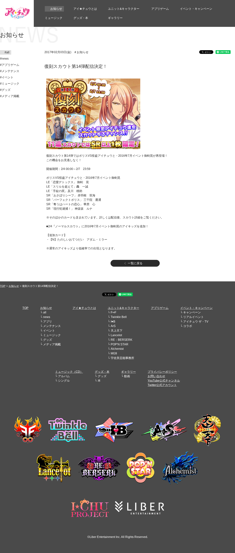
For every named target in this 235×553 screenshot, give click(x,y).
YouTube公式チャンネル (164, 380)
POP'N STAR (119, 344)
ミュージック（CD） (69, 371)
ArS (113, 326)
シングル (64, 380)
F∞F (113, 312)
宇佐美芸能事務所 (122, 358)
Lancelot (116, 335)
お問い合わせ (156, 376)
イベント (49, 330)
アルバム (64, 376)
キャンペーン (192, 312)
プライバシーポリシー (162, 371)
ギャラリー (128, 371)
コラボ (187, 326)
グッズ (47, 339)
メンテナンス (52, 326)
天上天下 (116, 330)
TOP (2, 285)
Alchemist (117, 348)
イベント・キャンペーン (196, 308)
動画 (127, 376)
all (44, 312)
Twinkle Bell (119, 317)
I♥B (113, 321)
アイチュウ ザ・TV (195, 321)
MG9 (114, 353)
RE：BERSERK (121, 339)
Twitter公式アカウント (162, 385)
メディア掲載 (52, 344)
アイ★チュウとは (84, 308)
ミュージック (52, 335)
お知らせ (14, 285)
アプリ (47, 321)
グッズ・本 (102, 371)
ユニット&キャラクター (123, 308)
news (46, 317)
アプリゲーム (160, 308)
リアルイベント (193, 317)
